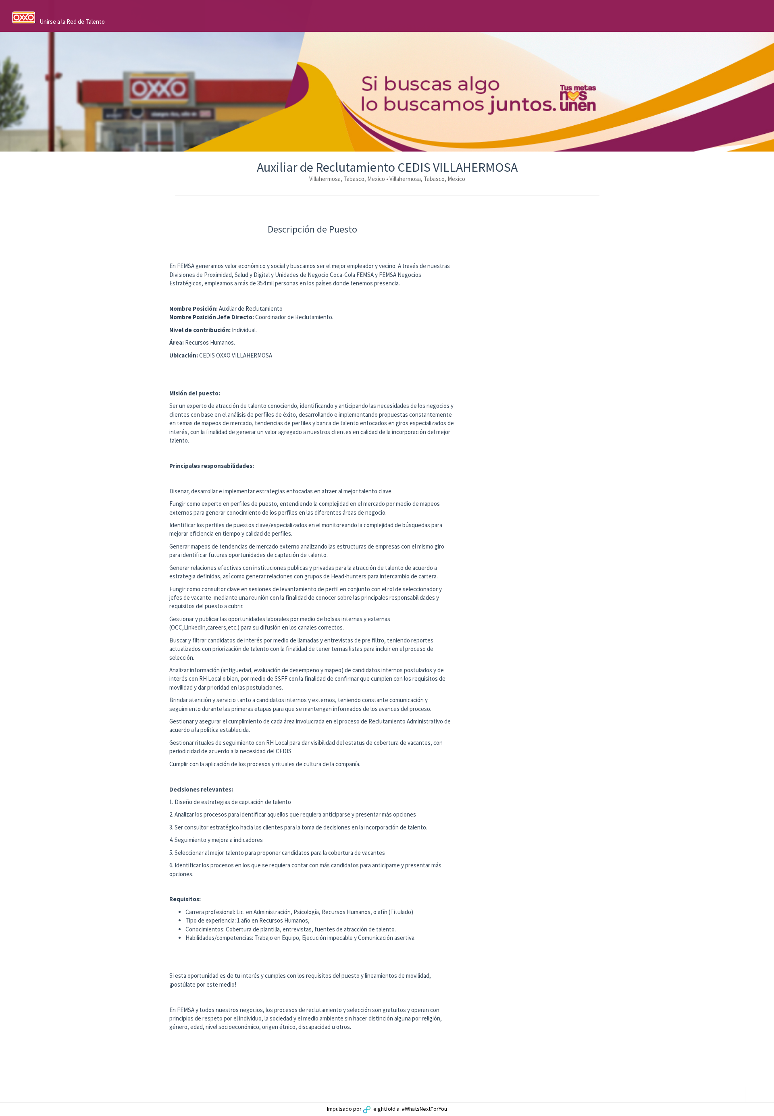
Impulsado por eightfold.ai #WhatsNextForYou (387, 1108)
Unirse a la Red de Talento (72, 21)
